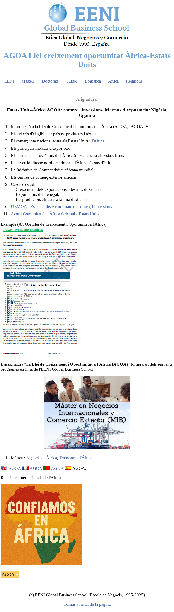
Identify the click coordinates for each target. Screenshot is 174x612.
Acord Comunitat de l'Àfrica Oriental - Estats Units (55, 213)
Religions (134, 81)
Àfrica (113, 81)
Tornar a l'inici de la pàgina (87, 604)
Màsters (28, 81)
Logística (93, 81)
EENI (9, 81)
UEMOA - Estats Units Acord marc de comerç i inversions (61, 206)
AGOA (14, 468)
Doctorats (50, 81)
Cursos (72, 81)
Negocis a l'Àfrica (41, 457)
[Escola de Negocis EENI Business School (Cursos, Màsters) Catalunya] (87, 46)
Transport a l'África (75, 457)
